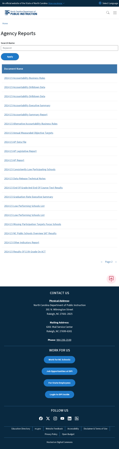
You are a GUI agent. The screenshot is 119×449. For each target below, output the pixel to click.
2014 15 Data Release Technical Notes (25, 178)
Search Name (8, 43)
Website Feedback (54, 428)
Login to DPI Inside (59, 394)
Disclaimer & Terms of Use (95, 428)
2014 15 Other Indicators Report (21, 242)
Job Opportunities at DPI (59, 371)
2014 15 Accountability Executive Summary (27, 105)
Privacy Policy (51, 434)
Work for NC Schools (59, 359)
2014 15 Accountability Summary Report (25, 114)
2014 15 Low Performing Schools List (24, 206)
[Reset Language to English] (100, 3)
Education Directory (20, 428)
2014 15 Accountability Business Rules (24, 78)
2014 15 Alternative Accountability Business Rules (30, 124)
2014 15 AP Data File (15, 142)
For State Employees (59, 382)
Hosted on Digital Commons (60, 442)
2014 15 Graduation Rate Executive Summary (28, 197)
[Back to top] (111, 279)
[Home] (21, 10)
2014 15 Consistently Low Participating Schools (29, 169)
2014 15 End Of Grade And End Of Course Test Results (33, 188)
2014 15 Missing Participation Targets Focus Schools (32, 224)
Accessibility (73, 428)
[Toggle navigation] (115, 12)
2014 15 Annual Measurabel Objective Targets (28, 133)
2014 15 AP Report (14, 160)
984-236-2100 (63, 340)
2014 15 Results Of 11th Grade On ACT (25, 252)
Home (5, 23)
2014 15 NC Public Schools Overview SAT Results (30, 233)
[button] (105, 12)
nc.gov (38, 428)
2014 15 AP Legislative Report (20, 151)
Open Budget (68, 434)
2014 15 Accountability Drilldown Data (24, 87)
